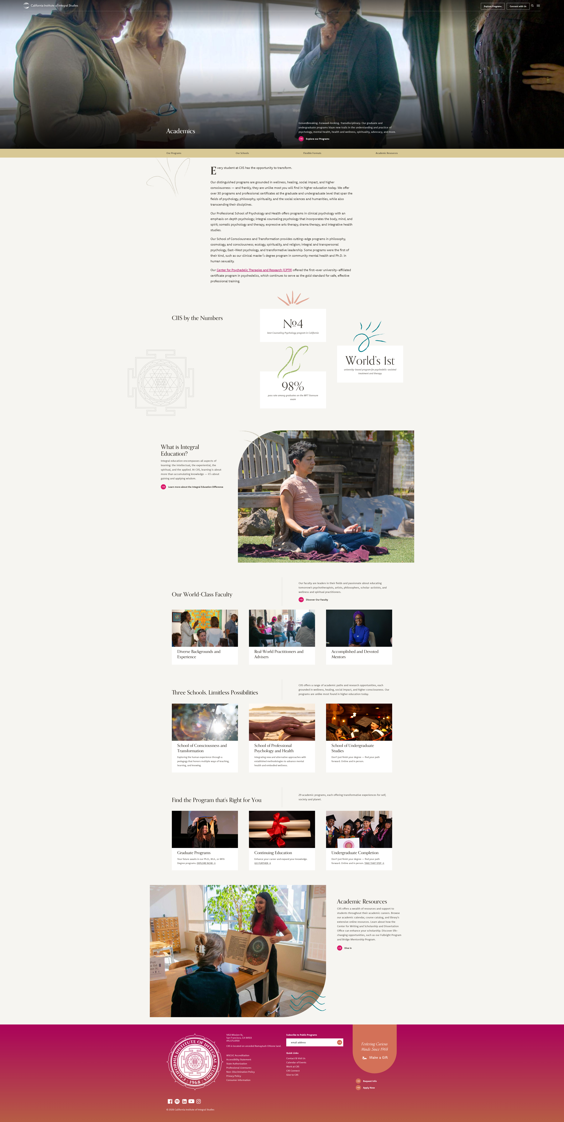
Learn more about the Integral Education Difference (195, 486)
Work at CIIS (292, 1066)
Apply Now (369, 1087)
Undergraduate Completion (354, 852)
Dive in (348, 948)
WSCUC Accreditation (237, 1055)
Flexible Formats (312, 153)
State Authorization (236, 1063)
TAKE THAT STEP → (374, 863)
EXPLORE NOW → (206, 863)
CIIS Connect (293, 1070)
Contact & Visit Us (295, 1058)
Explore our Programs (317, 138)
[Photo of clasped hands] (282, 722)
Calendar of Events (296, 1062)
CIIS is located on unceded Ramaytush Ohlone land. (253, 1045)
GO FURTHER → (262, 863)
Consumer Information (238, 1080)
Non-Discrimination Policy (240, 1071)
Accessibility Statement (238, 1059)
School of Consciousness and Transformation (202, 748)
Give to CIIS (292, 1074)
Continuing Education (273, 852)
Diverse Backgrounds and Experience (198, 654)
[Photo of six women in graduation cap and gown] (359, 829)
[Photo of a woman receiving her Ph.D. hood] (205, 829)
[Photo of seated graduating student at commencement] (359, 722)
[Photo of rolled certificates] (282, 829)
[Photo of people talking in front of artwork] (205, 628)
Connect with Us (518, 6)
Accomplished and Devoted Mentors (354, 654)
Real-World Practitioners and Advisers (278, 654)
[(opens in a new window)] (169, 1101)
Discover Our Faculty (317, 599)
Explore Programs (493, 6)
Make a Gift (378, 1057)
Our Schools (242, 153)
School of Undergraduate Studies (352, 748)
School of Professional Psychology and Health (274, 748)
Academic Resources (387, 153)
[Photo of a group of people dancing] (282, 628)
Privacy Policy (233, 1075)
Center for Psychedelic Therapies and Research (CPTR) (254, 270)
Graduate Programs (194, 852)
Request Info (370, 1081)
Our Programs (173, 153)
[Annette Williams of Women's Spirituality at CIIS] (359, 628)
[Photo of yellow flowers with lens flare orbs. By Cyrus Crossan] (205, 722)
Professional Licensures (238, 1067)
